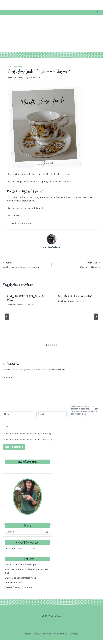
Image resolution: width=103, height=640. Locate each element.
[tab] (46, 345)
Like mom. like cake (90, 265)
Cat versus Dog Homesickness (20, 578)
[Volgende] (96, 317)
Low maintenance (14, 582)
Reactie (8, 377)
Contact (74, 633)
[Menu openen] (5, 12)
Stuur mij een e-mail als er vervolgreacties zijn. (29, 433)
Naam (8, 414)
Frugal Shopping (15, 67)
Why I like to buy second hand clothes (75, 296)
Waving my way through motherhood (21, 265)
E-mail (41, 414)
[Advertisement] (51, 33)
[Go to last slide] (7, 317)
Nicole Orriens (17, 78)
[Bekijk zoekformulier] (97, 12)
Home (28, 633)
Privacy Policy (60, 633)
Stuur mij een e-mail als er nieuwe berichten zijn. (30, 439)
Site (6, 426)
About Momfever (42, 633)
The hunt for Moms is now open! (21, 564)
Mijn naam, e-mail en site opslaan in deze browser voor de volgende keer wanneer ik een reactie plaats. (84, 410)
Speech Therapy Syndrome (18, 587)
